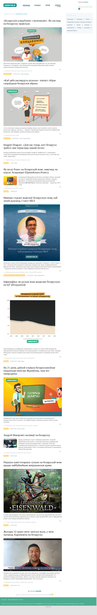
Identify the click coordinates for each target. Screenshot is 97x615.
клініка (17, 358)
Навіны (6, 163)
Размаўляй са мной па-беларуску (14, 275)
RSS (50, 594)
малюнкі (7, 71)
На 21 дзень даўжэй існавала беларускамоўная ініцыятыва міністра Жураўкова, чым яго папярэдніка (29, 370)
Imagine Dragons (10, 160)
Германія (22, 272)
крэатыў (21, 582)
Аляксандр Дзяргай (30, 522)
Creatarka (82, 603)
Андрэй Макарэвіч (10, 453)
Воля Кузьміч (28, 71)
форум (47, 6)
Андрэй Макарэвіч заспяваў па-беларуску (26, 435)
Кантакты (21, 599)
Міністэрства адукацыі (26, 425)
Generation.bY (66, 603)
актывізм (39, 272)
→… (60, 69)
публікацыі (26, 6)
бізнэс (17, 188)
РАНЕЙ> (39, 591)
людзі (17, 272)
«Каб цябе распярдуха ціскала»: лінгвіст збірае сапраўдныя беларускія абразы (29, 82)
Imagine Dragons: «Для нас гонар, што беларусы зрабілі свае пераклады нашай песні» (30, 146)
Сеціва (79, 27)
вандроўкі (70, 22)
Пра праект (4, 599)
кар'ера (82, 22)
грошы (77, 22)
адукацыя (70, 19)
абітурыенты (31, 358)
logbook (57, 6)
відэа (26, 582)
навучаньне (71, 27)
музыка (17, 160)
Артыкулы (6, 138)
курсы (21, 188)
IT (5, 522)
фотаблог (37, 6)
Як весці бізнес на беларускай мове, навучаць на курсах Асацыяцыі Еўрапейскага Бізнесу (30, 171)
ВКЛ (35, 272)
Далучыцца (81, 2)
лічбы (25, 358)
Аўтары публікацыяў (12, 599)
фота (75, 30)
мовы (22, 71)
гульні (8, 522)
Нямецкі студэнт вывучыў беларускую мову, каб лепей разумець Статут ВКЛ (30, 199)
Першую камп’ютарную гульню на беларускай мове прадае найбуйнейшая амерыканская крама (32, 464)
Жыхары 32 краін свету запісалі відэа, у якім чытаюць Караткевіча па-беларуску (28, 533)
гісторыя (31, 272)
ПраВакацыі (7, 74)
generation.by (11, 5)
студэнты (87, 27)
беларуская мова (22, 14)
